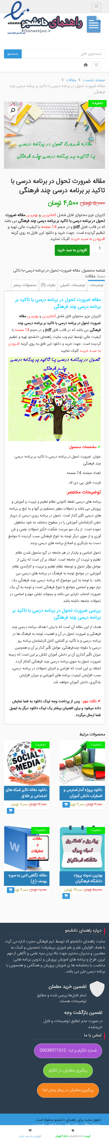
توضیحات (96, 285)
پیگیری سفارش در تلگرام (68, 1070)
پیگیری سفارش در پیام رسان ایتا (68, 1090)
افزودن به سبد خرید (72, 250)
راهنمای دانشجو (62, 26)
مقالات (71, 80)
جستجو (12, 54)
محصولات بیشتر (25, 285)
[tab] (96, 285)
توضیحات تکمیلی (72, 285)
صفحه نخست (94, 80)
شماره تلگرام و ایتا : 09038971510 (68, 1050)
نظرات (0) (48, 285)
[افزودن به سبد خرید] (66, 805)
